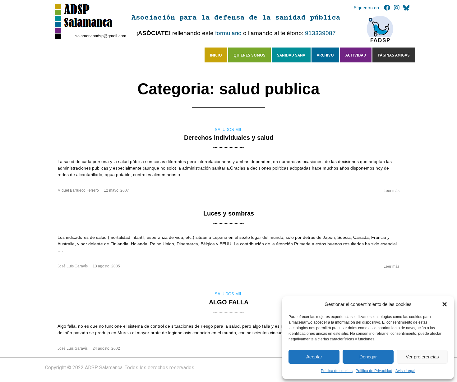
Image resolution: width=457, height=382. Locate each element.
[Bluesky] (406, 8)
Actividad (355, 55)
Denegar (368, 356)
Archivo (325, 55)
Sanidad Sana (291, 55)
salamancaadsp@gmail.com (100, 36)
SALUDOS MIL (228, 129)
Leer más (391, 191)
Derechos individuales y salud (228, 137)
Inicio (216, 55)
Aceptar (314, 356)
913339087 (320, 33)
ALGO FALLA (228, 302)
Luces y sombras (228, 213)
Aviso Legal (405, 371)
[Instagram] (397, 8)
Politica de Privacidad (374, 371)
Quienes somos (249, 55)
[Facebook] (387, 8)
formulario (228, 33)
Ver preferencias (422, 356)
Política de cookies (337, 371)
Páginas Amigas (394, 55)
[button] (444, 304)
